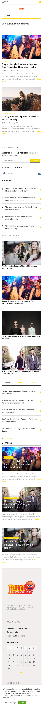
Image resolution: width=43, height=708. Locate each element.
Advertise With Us (9, 113)
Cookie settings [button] (10, 702)
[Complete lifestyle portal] (21, 9)
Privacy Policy (13, 632)
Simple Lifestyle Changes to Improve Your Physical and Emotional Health (18, 464)
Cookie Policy (23, 628)
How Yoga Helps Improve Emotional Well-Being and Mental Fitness (17, 504)
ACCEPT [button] (21, 702)
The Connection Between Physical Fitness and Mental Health (18, 544)
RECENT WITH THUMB (11, 236)
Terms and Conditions (16, 636)
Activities (6, 61)
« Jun (21, 672)
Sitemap (10, 628)
